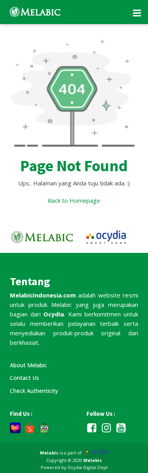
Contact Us (24, 377)
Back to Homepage (74, 200)
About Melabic (28, 365)
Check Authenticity (34, 390)
